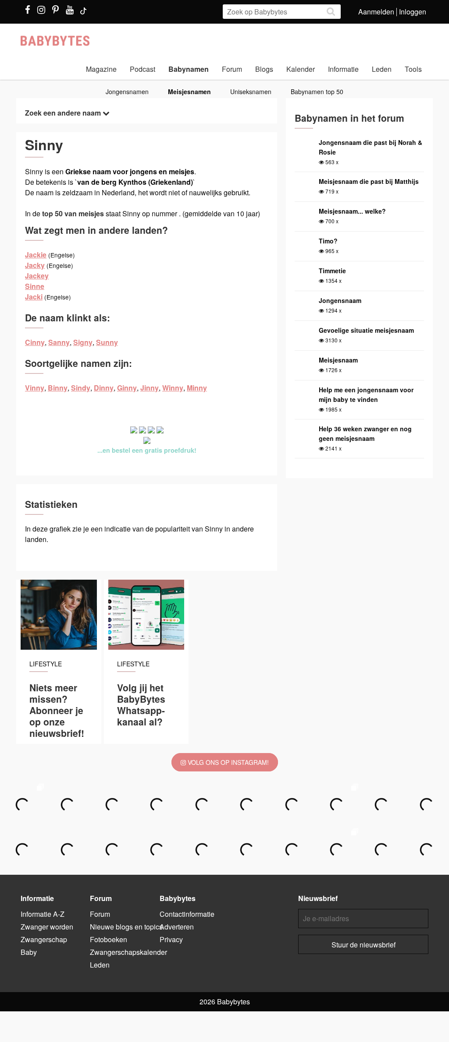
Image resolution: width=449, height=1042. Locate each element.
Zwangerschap (44, 939)
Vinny (34, 388)
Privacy (171, 939)
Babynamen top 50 (317, 91)
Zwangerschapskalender (128, 952)
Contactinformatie (187, 914)
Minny (197, 388)
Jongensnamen (127, 91)
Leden (382, 69)
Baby (29, 952)
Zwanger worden (47, 927)
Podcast (142, 69)
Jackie (35, 255)
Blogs (264, 69)
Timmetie (332, 270)
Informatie (343, 69)
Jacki (34, 297)
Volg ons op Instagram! (227, 762)
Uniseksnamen (250, 91)
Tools (413, 69)
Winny (172, 388)
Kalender (300, 69)
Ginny (127, 388)
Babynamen (188, 69)
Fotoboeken (108, 939)
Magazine (101, 69)
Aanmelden (376, 12)
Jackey (37, 276)
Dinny (104, 388)
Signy (83, 342)
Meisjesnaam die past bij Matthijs (369, 181)
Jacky (35, 265)
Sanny (59, 342)
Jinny (149, 388)
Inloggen (412, 12)
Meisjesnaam (338, 360)
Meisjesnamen (189, 91)
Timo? (328, 240)
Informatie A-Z (42, 914)
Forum (232, 69)
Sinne (34, 286)
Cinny (35, 342)
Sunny (107, 342)
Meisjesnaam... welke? (352, 211)
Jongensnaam (340, 300)
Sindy (80, 388)
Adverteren (177, 927)
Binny (58, 388)
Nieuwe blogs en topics (126, 927)
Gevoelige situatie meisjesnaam (366, 330)
